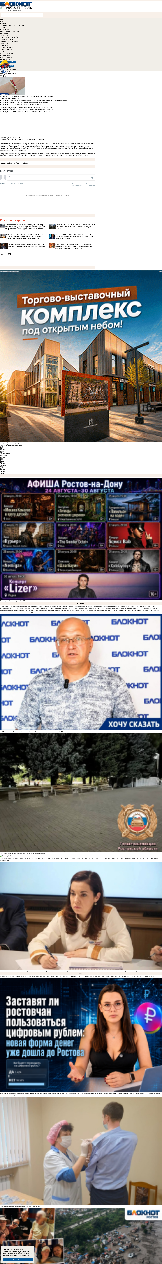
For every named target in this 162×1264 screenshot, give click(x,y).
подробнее (18, 445)
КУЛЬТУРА (4, 33)
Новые (2, 183)
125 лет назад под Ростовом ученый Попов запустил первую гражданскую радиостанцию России (31, 976)
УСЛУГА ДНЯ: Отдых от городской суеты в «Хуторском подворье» (24, 102)
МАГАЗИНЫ (11, 70)
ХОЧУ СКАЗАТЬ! (6, 58)
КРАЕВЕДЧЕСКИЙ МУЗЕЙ (9, 31)
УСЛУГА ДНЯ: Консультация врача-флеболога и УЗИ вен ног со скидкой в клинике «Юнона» (33, 100)
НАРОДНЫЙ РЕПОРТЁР (9, 37)
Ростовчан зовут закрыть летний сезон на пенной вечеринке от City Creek (24, 606)
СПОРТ (2, 51)
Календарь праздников (8, 74)
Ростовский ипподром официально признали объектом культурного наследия (72, 608)
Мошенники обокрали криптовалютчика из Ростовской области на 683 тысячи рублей (82, 971)
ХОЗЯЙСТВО (5, 56)
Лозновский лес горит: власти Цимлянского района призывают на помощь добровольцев (75, 606)
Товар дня (3, 76)
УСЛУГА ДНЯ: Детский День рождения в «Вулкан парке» (20, 104)
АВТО (2, 21)
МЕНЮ (2, 19)
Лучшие (12, 183)
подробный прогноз (7, 445)
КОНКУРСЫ (4, 29)
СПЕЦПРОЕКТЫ (6, 49)
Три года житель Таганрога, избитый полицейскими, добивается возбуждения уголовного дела (30, 731)
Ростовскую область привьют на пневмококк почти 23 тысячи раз (21, 1206)
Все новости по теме (7, 98)
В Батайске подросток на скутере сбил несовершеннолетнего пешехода (24, 853)
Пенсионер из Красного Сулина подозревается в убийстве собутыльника (84, 976)
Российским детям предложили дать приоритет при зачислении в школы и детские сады (28, 971)
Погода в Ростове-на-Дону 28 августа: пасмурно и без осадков (129, 971)
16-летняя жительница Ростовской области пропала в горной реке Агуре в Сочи (127, 606)
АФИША (3, 23)
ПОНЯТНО (17, 1259)
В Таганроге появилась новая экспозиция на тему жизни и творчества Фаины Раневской (123, 608)
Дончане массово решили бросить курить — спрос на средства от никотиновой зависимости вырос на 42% (119, 610)
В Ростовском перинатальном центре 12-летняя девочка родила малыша (58, 610)
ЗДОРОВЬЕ (4, 27)
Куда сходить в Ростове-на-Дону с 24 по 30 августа (14, 601)
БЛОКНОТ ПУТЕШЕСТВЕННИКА (12, 25)
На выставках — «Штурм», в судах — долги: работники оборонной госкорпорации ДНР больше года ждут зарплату (36, 858)
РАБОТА (13, 62)
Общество (3, 138)
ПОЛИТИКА (4, 45)
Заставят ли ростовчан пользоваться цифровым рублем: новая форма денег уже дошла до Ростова (32, 1093)
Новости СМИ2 (5, 254)
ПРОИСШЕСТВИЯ (6, 47)
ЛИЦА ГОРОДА (5, 35)
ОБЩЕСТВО (4, 43)
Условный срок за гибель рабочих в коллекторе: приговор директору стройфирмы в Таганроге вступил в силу (100, 1093)
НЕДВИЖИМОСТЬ (6, 39)
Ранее (20, 183)
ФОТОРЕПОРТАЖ (6, 54)
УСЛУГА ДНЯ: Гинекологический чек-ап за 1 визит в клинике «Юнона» (93, 858)
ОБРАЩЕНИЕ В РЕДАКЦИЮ (10, 41)
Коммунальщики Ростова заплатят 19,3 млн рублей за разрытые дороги (134, 976)
